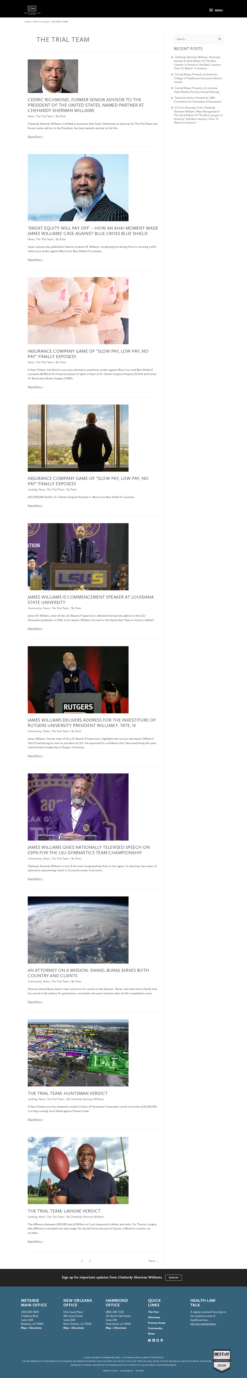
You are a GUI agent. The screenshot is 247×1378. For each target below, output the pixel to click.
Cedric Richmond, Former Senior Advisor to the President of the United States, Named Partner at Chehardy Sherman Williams (86, 105)
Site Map (139, 1371)
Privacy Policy (110, 1371)
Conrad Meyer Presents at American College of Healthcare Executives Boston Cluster (198, 78)
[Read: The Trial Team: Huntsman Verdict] (78, 1052)
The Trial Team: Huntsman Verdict (68, 1093)
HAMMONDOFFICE (117, 1302)
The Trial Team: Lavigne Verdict (64, 1211)
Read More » (35, 137)
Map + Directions (73, 1327)
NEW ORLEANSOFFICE (77, 1302)
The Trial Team (44, 116)
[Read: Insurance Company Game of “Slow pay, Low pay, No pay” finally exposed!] (78, 310)
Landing (32, 489)
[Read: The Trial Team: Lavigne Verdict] (78, 1170)
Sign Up (173, 1277)
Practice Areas (156, 1322)
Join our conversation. (203, 1323)
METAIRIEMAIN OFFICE (34, 1302)
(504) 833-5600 (30, 1312)
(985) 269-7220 (115, 1312)
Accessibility (126, 1371)
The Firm (153, 1312)
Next (151, 1262)
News (31, 116)
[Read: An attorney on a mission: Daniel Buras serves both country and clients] (78, 929)
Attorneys (154, 1317)
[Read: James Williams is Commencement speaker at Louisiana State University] (78, 556)
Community (35, 608)
